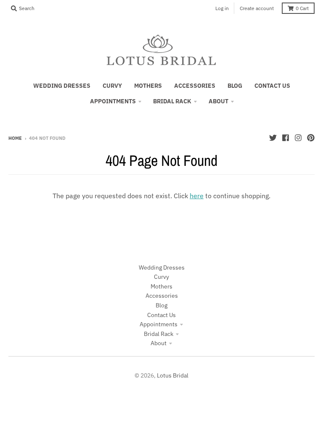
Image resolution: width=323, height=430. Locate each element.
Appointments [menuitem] (113, 101)
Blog (161, 305)
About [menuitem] (218, 101)
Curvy (161, 277)
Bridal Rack (158, 334)
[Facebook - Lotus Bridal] (285, 138)
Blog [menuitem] (235, 85)
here (197, 195)
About (159, 343)
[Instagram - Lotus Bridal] (298, 138)
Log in (222, 8)
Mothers (161, 286)
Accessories (162, 295)
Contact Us (161, 315)
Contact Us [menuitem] (272, 85)
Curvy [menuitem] (112, 85)
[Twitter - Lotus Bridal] (273, 138)
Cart (302, 8)
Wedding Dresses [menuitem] (61, 85)
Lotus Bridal (172, 375)
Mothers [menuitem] (148, 85)
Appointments (158, 324)
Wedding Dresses (162, 267)
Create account (257, 8)
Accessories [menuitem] (194, 85)
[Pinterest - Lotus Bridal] (311, 138)
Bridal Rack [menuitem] (172, 101)
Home (15, 138)
